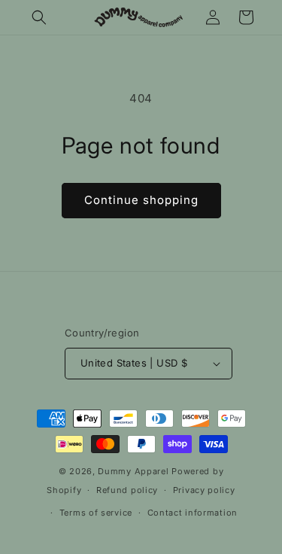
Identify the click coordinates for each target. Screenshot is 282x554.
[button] (39, 17)
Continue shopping (141, 200)
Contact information (192, 512)
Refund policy (127, 490)
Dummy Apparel (133, 471)
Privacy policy (204, 490)
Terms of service (95, 512)
